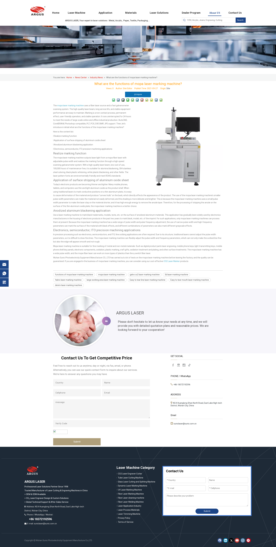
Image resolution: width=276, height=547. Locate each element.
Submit (76, 441)
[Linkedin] (225, 540)
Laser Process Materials (129, 510)
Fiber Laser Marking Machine (131, 494)
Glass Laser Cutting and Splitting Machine (136, 482)
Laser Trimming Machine (129, 514)
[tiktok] (189, 365)
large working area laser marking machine (106, 280)
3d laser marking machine (176, 274)
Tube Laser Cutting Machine (130, 478)
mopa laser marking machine (111, 274)
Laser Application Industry (129, 506)
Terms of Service (125, 522)
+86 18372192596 (40, 519)
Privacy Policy (124, 518)
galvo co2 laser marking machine (145, 274)
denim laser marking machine (68, 285)
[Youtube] (178, 365)
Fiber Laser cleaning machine (131, 498)
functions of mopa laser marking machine (74, 274)
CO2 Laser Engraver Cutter (130, 474)
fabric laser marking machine (68, 280)
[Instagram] (184, 365)
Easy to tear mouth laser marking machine (189, 280)
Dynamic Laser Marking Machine (132, 486)
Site (168, 88)
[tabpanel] (138, 321)
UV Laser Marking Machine (130, 490)
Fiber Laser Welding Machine (131, 502)
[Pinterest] (248, 540)
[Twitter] (231, 540)
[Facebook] (173, 365)
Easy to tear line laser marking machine (147, 280)
